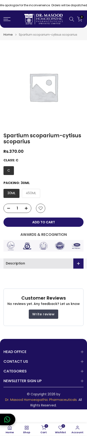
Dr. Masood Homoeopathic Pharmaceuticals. (41, 400)
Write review (43, 314)
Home (8, 34)
